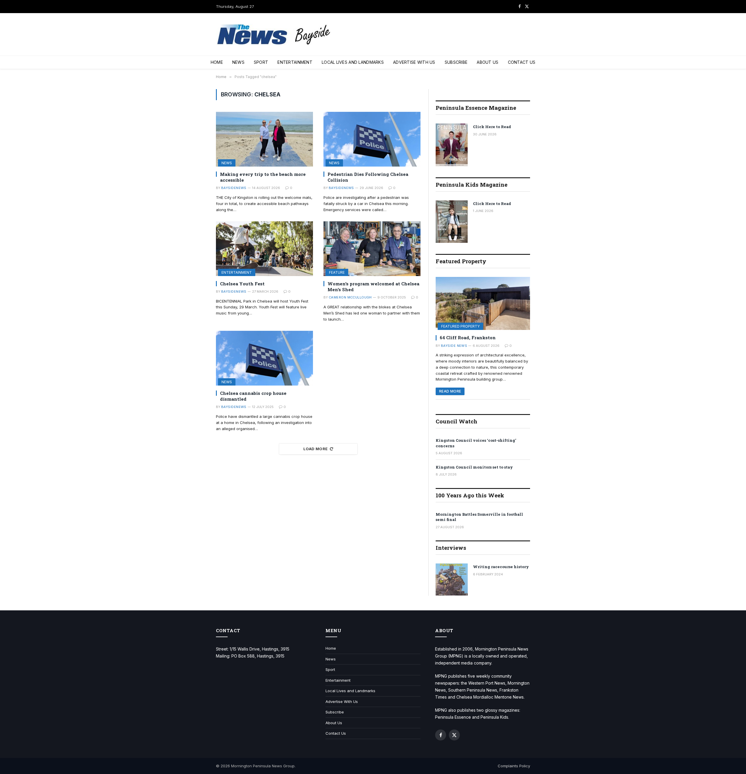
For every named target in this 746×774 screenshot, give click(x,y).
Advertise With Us (414, 62)
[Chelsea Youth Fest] (264, 248)
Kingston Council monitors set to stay (474, 467)
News (238, 62)
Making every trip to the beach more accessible (263, 177)
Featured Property (460, 326)
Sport (261, 62)
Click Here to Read (492, 126)
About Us (487, 62)
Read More (450, 391)
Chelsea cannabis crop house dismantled (253, 396)
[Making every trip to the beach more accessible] (264, 139)
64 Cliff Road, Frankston (468, 337)
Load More (315, 448)
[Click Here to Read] (452, 144)
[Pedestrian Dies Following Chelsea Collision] (371, 139)
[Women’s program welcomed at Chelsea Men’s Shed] (371, 248)
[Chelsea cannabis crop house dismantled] (264, 358)
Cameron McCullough (350, 297)
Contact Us (522, 62)
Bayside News (454, 346)
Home (217, 62)
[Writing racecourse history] (452, 579)
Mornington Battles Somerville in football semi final (479, 517)
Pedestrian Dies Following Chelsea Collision (368, 177)
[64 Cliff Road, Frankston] (483, 303)
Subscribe (456, 62)
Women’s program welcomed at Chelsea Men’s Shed (373, 286)
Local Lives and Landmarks (353, 62)
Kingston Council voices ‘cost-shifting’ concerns (476, 443)
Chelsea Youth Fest (242, 284)
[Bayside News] (274, 34)
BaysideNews (234, 188)
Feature (337, 272)
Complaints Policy (514, 766)
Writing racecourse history (501, 566)
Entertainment (294, 62)
